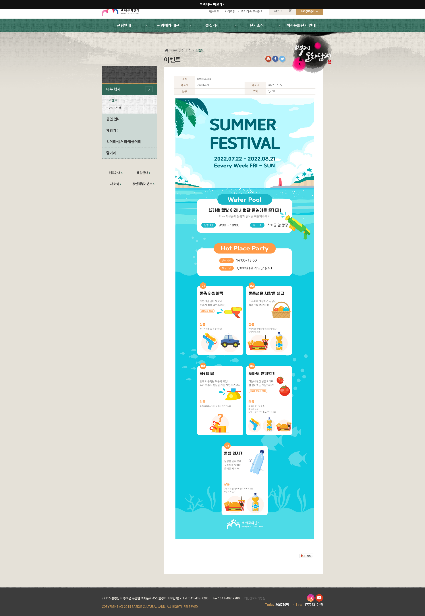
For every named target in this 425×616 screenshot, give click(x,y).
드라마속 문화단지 (252, 11)
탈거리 (111, 153)
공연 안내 (113, 119)
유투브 (319, 598)
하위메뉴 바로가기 (212, 4)
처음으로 (213, 11)
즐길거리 (212, 25)
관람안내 (124, 25)
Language (307, 11)
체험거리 (113, 130)
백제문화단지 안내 (301, 25)
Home (173, 50)
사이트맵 (230, 11)
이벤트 (113, 100)
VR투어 (278, 11)
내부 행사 (113, 89)
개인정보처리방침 (254, 598)
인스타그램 (311, 598)
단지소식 (257, 25)
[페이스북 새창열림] (275, 59)
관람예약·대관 (168, 25)
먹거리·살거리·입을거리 (123, 141)
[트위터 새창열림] (282, 59)
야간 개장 (115, 108)
